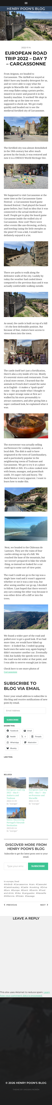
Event (25, 890)
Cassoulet (42, 884)
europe (10, 881)
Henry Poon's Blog (26, 9)
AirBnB (8, 884)
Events (34, 890)
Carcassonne (10, 672)
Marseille (41, 893)
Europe (16, 890)
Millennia (9, 896)
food (17, 881)
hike (18, 893)
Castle (25, 887)
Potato (20, 896)
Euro (7, 890)
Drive (44, 887)
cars (33, 884)
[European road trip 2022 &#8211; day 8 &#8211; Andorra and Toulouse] (16, 782)
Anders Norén (31, 1089)
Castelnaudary (12, 887)
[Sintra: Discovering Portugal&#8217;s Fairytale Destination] (16, 813)
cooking (35, 887)
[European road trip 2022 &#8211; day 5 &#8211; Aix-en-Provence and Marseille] (38, 782)
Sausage (30, 896)
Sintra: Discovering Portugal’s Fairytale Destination (16, 822)
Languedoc (29, 893)
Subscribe (12, 720)
